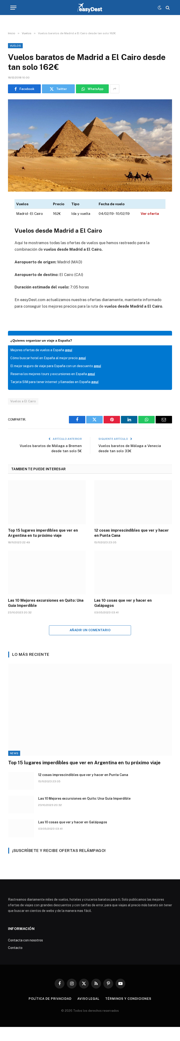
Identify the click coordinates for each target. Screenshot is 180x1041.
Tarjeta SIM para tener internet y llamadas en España (54, 382)
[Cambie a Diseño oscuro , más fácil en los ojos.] (160, 8)
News (14, 753)
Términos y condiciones (128, 998)
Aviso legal (88, 998)
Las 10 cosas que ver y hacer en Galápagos (123, 603)
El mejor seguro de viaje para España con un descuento (55, 366)
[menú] (13, 7)
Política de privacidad (50, 998)
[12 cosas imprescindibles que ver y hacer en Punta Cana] (133, 502)
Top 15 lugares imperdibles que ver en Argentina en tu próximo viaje (43, 533)
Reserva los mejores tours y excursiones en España (52, 374)
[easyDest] (90, 7)
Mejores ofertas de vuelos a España (41, 350)
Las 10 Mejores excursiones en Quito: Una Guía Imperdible (45, 603)
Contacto (15, 948)
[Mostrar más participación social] (114, 88)
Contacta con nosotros (25, 940)
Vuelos (15, 45)
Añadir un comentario (90, 630)
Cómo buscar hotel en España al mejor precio (48, 358)
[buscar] (167, 7)
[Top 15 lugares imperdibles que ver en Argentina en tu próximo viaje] (47, 502)
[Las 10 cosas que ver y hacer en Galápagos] (133, 572)
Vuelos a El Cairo (23, 401)
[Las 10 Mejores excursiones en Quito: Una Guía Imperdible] (47, 572)
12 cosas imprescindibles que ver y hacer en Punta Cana (131, 533)
